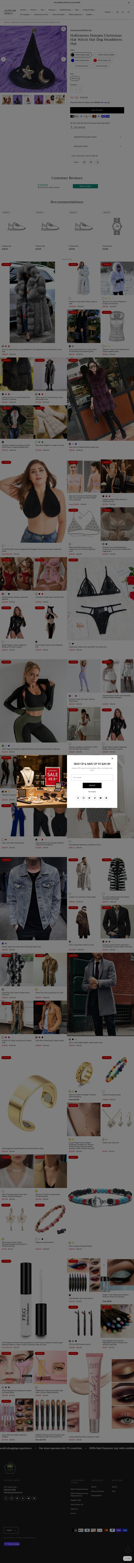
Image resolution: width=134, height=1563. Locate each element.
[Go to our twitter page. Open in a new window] (89, 798)
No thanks (92, 792)
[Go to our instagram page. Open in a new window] (83, 798)
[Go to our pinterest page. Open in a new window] (106, 798)
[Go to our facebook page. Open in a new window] (78, 798)
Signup (92, 785)
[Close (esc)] (112, 758)
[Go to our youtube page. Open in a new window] (100, 798)
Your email (77, 777)
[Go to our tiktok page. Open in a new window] (95, 798)
